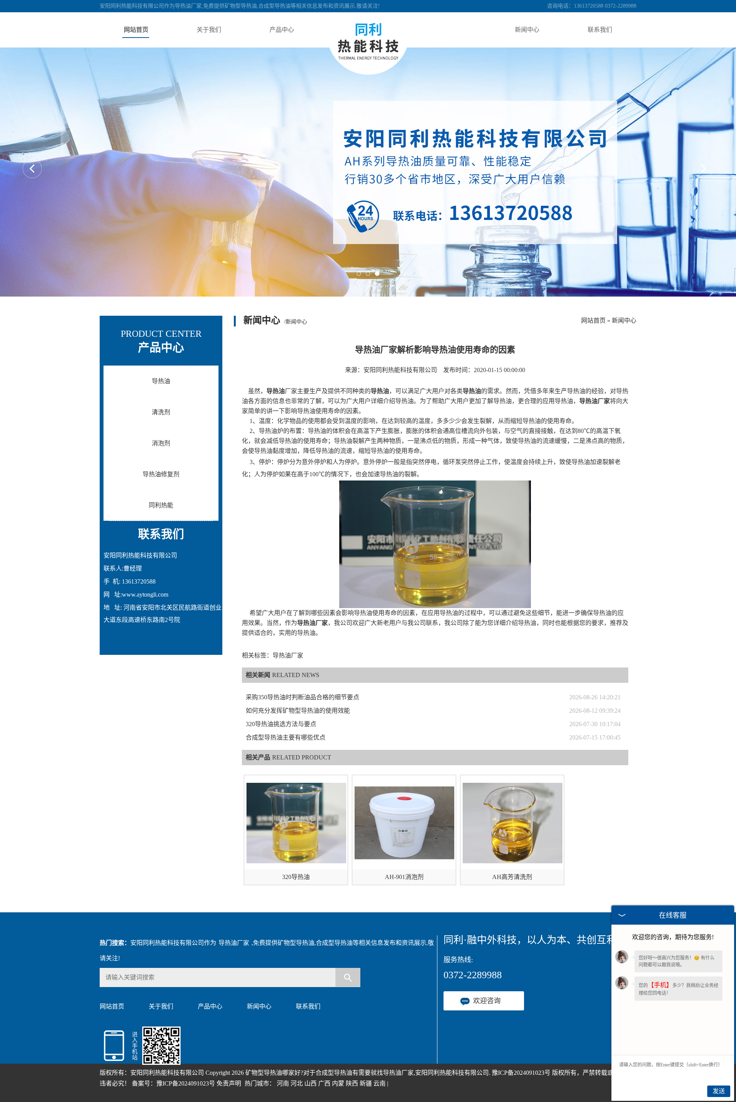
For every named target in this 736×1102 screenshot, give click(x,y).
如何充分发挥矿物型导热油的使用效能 (298, 710)
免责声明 (229, 1083)
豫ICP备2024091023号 (521, 1072)
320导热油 (296, 877)
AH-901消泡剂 (404, 877)
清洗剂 (161, 412)
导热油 (161, 381)
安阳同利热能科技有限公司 (400, 370)
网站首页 (136, 29)
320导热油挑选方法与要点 (281, 724)
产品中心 (281, 29)
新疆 (366, 1083)
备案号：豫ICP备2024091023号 (173, 1083)
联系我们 (600, 29)
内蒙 (338, 1083)
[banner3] (368, 172)
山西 (310, 1083)
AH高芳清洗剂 (512, 877)
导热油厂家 (234, 943)
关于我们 (209, 29)
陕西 (352, 1083)
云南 (379, 1083)
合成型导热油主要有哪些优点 (285, 737)
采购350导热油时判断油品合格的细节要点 (302, 697)
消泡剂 (161, 443)
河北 (297, 1083)
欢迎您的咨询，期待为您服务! (673, 937)
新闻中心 (527, 29)
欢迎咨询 (487, 1001)
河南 (283, 1083)
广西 (324, 1083)
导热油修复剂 (161, 474)
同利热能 (161, 505)
